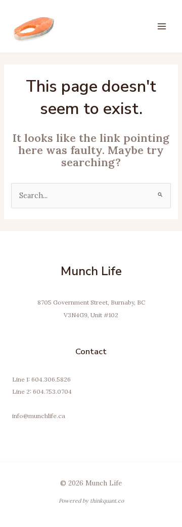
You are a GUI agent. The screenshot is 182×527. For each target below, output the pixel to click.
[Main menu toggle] (162, 26)
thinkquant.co (107, 500)
